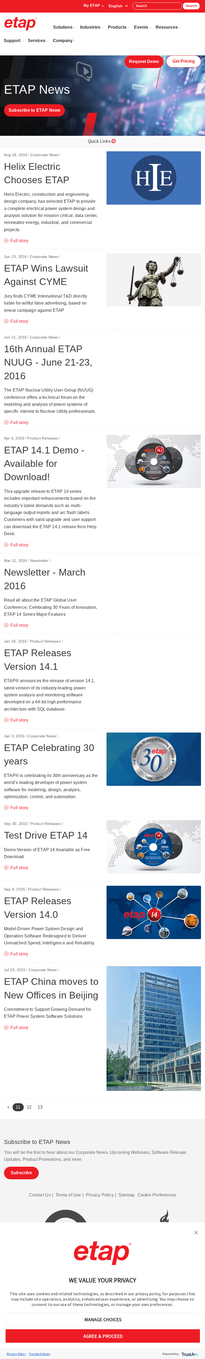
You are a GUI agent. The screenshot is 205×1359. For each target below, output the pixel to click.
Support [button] (12, 40)
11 (19, 1107)
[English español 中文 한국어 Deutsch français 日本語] (118, 6)
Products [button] (117, 27)
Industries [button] (90, 27)
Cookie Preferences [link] (156, 1195)
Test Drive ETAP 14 (46, 835)
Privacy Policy (16, 1354)
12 (29, 1107)
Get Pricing (183, 61)
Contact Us (40, 1195)
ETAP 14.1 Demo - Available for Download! (44, 464)
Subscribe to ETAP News (34, 110)
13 (40, 1107)
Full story (19, 240)
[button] (196, 1232)
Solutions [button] (63, 27)
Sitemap (127, 1195)
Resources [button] (167, 27)
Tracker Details (39, 1354)
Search (191, 6)
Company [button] (63, 40)
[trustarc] (189, 1353)
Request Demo (144, 61)
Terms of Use (68, 1195)
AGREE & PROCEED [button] (103, 1336)
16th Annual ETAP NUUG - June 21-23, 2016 (48, 362)
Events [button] (141, 27)
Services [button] (36, 40)
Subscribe (21, 1172)
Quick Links (100, 141)
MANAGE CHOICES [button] (102, 1319)
